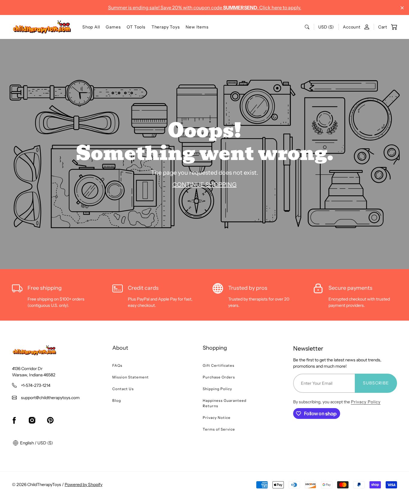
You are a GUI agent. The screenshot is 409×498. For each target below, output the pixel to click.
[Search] (307, 27)
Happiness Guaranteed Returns (224, 403)
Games (113, 27)
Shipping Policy (217, 389)
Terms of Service (219, 429)
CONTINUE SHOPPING (204, 184)
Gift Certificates (218, 365)
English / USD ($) (36, 443)
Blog (116, 400)
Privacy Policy (366, 402)
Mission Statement (130, 377)
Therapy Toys (166, 27)
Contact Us (123, 389)
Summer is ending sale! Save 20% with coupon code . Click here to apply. (204, 7)
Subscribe (376, 383)
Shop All (91, 27)
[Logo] (42, 26)
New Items (197, 27)
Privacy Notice (217, 417)
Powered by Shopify (83, 484)
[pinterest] (50, 420)
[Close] (402, 8)
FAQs (117, 365)
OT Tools (136, 27)
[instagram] (32, 420)
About (120, 348)
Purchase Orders (219, 377)
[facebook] (14, 420)
